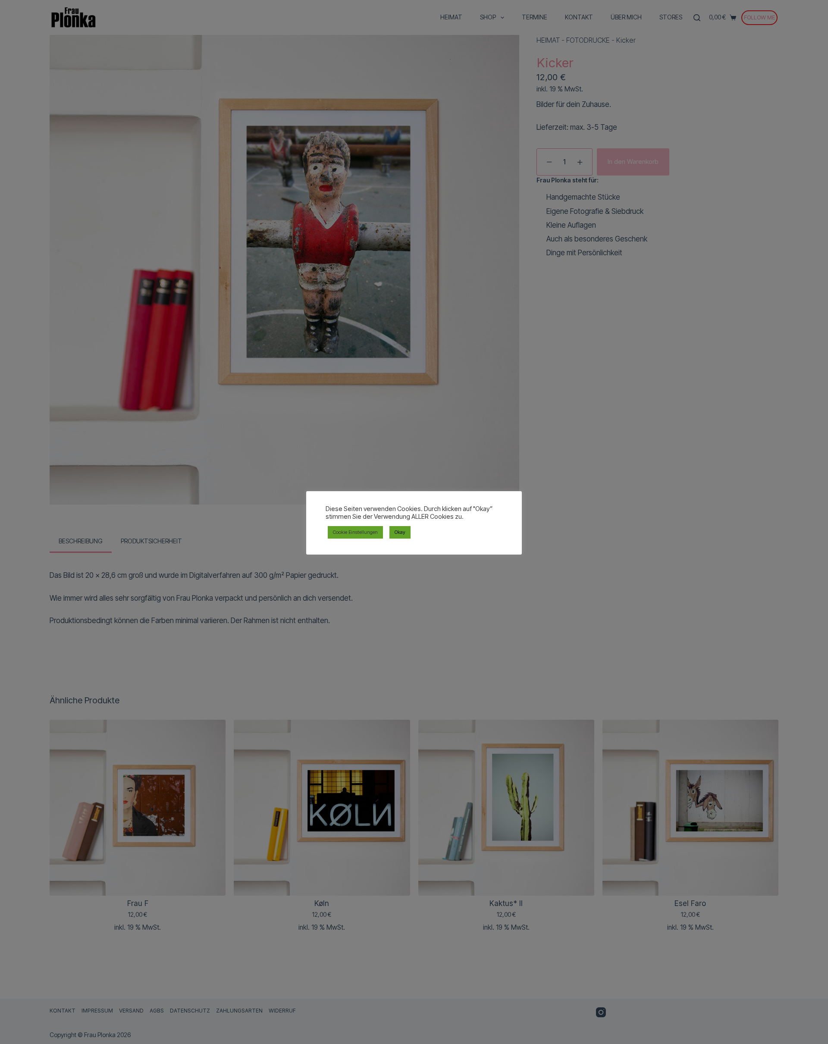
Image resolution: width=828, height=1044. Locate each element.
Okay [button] (400, 532)
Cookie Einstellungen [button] (355, 532)
